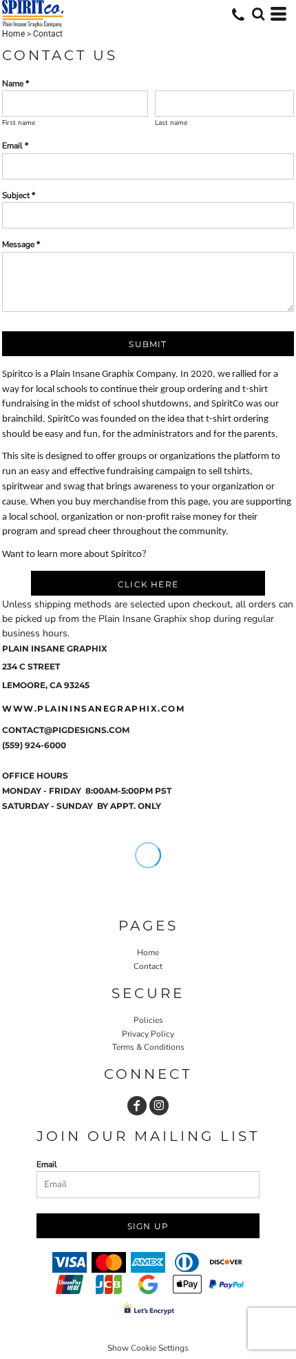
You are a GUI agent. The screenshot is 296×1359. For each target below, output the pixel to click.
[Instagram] (159, 1105)
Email (46, 1164)
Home (13, 34)
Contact (148, 966)
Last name (171, 123)
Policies (148, 1020)
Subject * (18, 195)
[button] (258, 14)
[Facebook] (137, 1105)
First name (18, 123)
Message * (21, 244)
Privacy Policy (148, 1033)
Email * (15, 145)
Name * (15, 83)
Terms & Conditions (148, 1047)
